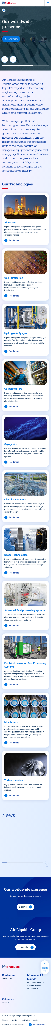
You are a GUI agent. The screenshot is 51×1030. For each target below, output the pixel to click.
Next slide (13, 59)
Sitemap (5, 1020)
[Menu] (48, 3)
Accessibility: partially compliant (13, 1024)
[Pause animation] (3, 10)
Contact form (7, 978)
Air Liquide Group (34, 989)
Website (24, 947)
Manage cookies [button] (39, 1024)
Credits (35, 1020)
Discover (23, 907)
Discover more (11, 39)
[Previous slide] (47, 865)
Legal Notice (25, 1020)
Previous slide (4, 59)
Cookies (14, 1020)
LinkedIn (5, 1003)
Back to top (45, 969)
